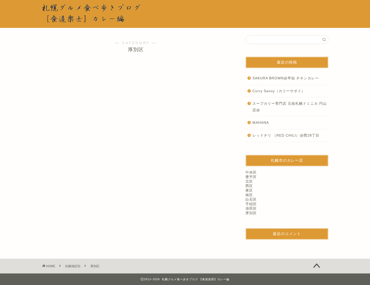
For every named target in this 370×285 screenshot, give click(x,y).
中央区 (251, 172)
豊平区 (251, 177)
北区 (249, 181)
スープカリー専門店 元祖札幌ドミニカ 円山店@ (289, 107)
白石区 (251, 199)
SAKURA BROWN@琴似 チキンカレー (285, 78)
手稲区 (251, 204)
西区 (249, 186)
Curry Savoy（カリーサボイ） (278, 91)
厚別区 (251, 213)
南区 (249, 195)
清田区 (251, 208)
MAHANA (260, 123)
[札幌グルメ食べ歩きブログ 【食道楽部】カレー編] (95, 20)
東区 (249, 190)
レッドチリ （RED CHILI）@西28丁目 (285, 135)
